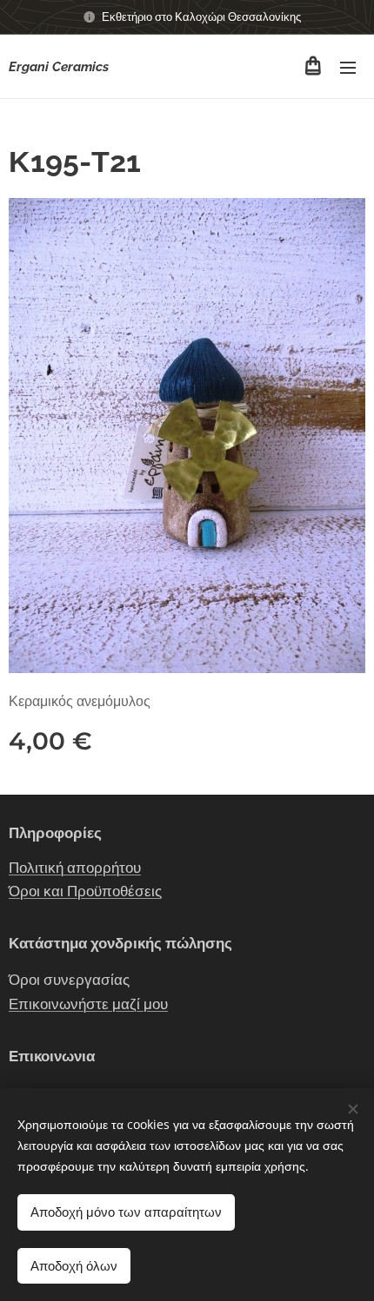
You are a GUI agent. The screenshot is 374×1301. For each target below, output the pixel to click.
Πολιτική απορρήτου (75, 867)
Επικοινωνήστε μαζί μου (88, 1004)
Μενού (348, 67)
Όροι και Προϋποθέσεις (85, 891)
